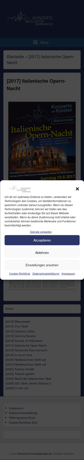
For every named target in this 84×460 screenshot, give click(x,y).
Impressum (68, 273)
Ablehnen (42, 252)
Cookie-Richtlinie (19, 273)
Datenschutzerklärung (45, 273)
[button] (77, 189)
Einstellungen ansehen (42, 264)
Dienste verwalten (41, 232)
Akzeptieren (42, 240)
